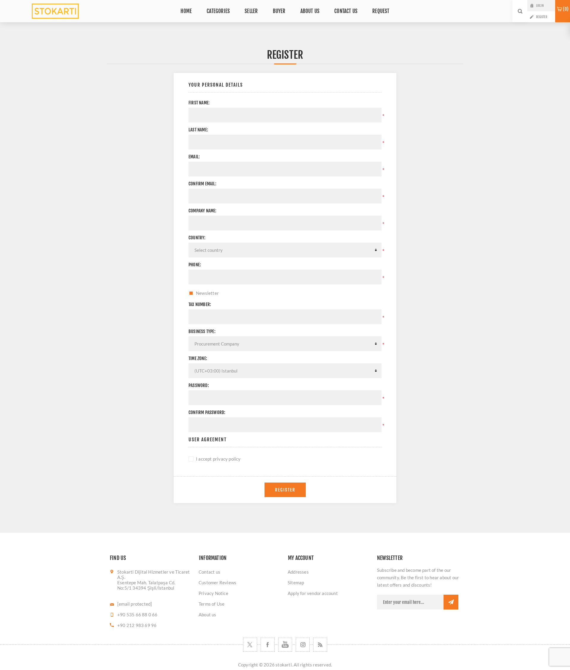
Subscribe (451, 602)
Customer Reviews (217, 582)
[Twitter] (250, 645)
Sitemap (296, 582)
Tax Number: (200, 304)
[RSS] (320, 645)
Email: (194, 157)
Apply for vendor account (313, 593)
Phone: (195, 265)
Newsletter (207, 293)
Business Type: (202, 331)
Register (541, 17)
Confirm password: (207, 412)
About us (207, 614)
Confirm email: (202, 184)
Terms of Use (211, 604)
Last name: (198, 130)
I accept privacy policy (218, 458)
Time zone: (198, 358)
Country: (197, 238)
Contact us (209, 571)
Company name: (203, 211)
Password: (199, 385)
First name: (199, 103)
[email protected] (134, 604)
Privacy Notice (213, 593)
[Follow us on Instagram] (303, 645)
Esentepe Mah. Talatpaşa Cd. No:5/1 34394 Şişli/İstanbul (146, 585)
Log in (540, 5)
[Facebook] (268, 645)
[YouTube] (285, 645)
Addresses (298, 571)
